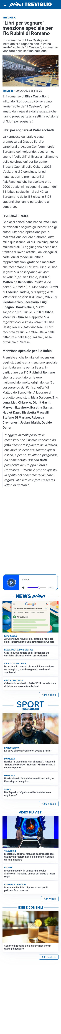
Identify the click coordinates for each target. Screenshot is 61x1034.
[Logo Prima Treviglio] (30, 4)
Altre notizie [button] (49, 694)
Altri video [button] (50, 898)
